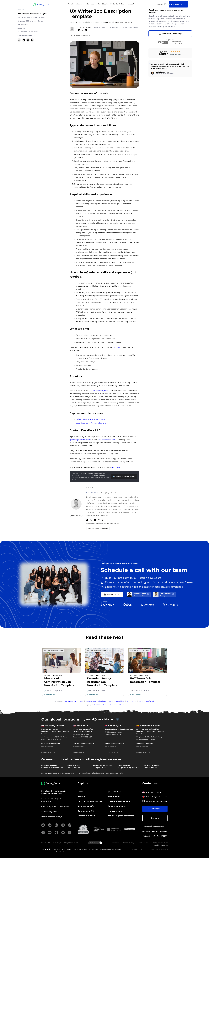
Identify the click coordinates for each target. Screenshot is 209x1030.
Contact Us (176, 4)
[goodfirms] (69, 834)
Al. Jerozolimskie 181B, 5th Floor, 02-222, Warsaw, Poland (54, 738)
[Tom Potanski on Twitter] (82, 30)
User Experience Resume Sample (91, 423)
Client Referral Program (159, 849)
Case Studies (103, 4)
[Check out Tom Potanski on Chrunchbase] (95, 520)
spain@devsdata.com (145, 743)
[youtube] (63, 834)
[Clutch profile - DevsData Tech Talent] (163, 53)
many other (49, 773)
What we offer (23, 25)
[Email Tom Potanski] (102, 520)
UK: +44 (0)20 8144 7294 (156, 797)
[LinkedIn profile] (148, 594)
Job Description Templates (89, 22)
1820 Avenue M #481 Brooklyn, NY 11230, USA (82, 735)
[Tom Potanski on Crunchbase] (86, 30)
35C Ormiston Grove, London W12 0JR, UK (113, 733)
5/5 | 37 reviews (175, 54)
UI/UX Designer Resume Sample (90, 419)
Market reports (115, 811)
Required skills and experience (30, 21)
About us (21, 28)
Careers (155, 818)
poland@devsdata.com (50, 743)
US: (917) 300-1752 (154, 792)
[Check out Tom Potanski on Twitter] (91, 520)
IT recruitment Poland (119, 801)
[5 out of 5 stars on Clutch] (175, 52)
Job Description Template (81, 35)
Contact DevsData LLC (27, 35)
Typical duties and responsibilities (31, 17)
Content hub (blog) (146, 701)
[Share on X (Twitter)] (28, 40)
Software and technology (96, 701)
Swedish (113, 705)
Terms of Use (143, 843)
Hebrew (122, 705)
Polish (105, 705)
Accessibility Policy (160, 843)
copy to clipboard (47, 746)
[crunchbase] (43, 834)
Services (90, 4)
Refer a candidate (117, 806)
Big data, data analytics (74, 701)
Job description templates (121, 816)
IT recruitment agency (99, 391)
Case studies (114, 792)
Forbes (117, 347)
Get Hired (160, 4)
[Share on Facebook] (32, 40)
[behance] (56, 826)
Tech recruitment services (91, 801)
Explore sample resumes (28, 32)
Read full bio (76, 515)
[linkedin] (49, 826)
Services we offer (86, 806)
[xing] (69, 826)
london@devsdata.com (114, 743)
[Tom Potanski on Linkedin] (79, 30)
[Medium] (49, 834)
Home (72, 22)
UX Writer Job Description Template (33, 14)
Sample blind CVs (86, 816)
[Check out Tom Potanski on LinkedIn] (87, 520)
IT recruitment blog (116, 701)
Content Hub (118, 4)
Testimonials (114, 797)
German (97, 705)
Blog (143, 849)
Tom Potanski (84, 27)
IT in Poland (131, 701)
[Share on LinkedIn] (23, 40)
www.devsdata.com (107, 440)
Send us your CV (86, 811)
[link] (170, 53)
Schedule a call (114, 595)
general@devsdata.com (80, 440)
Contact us (150, 783)
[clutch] (56, 834)
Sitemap (115, 843)
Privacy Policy (128, 843)
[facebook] (43, 826)
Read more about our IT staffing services (101, 523)
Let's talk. (119, 773)
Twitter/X (116, 467)
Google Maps (46, 752)
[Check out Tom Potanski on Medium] (98, 520)
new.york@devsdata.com (83, 743)
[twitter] (63, 826)
